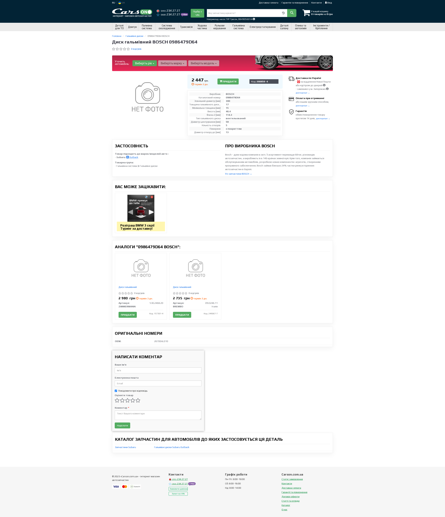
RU (113, 2)
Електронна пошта (127, 377)
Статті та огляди (291, 500)
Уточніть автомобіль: (122, 62)
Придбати (229, 81)
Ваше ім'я (120, 364)
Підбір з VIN (197, 13)
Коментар (122, 407)
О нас (284, 509)
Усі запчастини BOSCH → (238, 173)
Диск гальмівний (128, 287)
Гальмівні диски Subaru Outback (171, 447)
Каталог (286, 505)
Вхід (329, 2)
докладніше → (303, 93)
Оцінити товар (124, 395)
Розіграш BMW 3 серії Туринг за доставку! (137, 226)
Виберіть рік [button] (143, 63)
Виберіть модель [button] (203, 63)
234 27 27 (170, 10)
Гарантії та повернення (294, 492)
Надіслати (122, 425)
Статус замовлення (292, 479)
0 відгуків (136, 48)
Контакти (316, 2)
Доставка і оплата (268, 2)
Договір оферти (291, 496)
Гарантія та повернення (295, 2)
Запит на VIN (178, 494)
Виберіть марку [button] (172, 63)
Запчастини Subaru (125, 447)
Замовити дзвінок (179, 489)
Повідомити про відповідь (133, 390)
